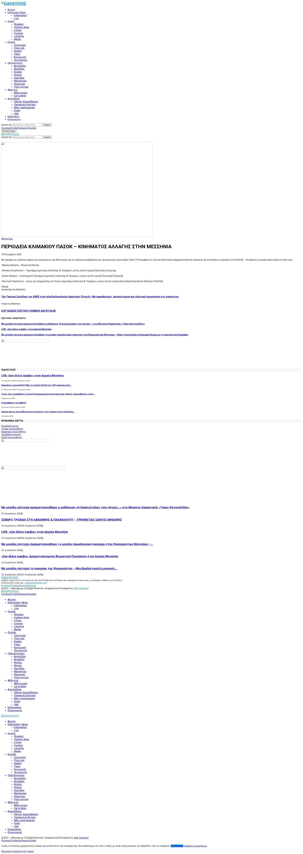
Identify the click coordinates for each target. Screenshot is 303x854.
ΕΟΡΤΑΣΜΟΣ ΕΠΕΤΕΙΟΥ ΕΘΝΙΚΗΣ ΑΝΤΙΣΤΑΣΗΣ (28, 310)
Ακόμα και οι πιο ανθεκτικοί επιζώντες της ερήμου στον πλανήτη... (38, 411)
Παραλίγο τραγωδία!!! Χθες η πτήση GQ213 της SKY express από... (36, 385)
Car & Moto (20, 95)
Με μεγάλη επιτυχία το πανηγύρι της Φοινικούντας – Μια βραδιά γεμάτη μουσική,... (59, 568)
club (16, 113)
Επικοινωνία (14, 119)
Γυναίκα (18, 33)
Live (16, 18)
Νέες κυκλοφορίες (24, 107)
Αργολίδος (20, 65)
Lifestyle (19, 36)
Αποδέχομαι (177, 846)
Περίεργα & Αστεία (25, 104)
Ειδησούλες (20, 15)
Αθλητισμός (21, 92)
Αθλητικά (12, 90)
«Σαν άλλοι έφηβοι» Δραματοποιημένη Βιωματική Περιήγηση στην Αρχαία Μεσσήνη (59, 556)
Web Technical (81, 588)
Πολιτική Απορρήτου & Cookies (17, 851)
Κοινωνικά (20, 57)
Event (17, 110)
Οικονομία (20, 45)
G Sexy (18, 30)
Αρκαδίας (19, 68)
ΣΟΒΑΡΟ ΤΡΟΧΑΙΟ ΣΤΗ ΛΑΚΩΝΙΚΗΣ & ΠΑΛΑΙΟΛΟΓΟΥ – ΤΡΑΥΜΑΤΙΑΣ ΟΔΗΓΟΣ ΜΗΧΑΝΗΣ (61, 519)
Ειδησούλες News (17, 12)
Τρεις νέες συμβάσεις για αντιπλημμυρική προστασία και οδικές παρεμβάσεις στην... (48, 394)
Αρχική (11, 9)
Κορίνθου (19, 77)
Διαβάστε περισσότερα (195, 846)
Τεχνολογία (20, 60)
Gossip (11, 21)
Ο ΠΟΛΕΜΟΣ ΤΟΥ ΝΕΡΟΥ (13, 402)
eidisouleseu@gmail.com (36, 583)
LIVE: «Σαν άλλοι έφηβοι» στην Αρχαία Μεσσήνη (26, 329)
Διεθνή (18, 51)
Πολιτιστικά (21, 86)
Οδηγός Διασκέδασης (26, 101)
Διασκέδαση (14, 98)
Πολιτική (19, 48)
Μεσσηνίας (20, 80)
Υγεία (17, 54)
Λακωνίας (19, 83)
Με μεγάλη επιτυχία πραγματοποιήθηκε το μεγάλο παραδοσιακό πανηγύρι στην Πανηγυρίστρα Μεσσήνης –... (77, 544)
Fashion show (21, 27)
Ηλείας (18, 74)
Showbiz (19, 24)
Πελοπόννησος (15, 63)
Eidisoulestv (13, 116)
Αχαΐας (18, 71)
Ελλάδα (11, 42)
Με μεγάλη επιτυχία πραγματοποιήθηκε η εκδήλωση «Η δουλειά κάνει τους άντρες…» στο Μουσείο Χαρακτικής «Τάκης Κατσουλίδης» (73, 324)
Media (17, 39)
